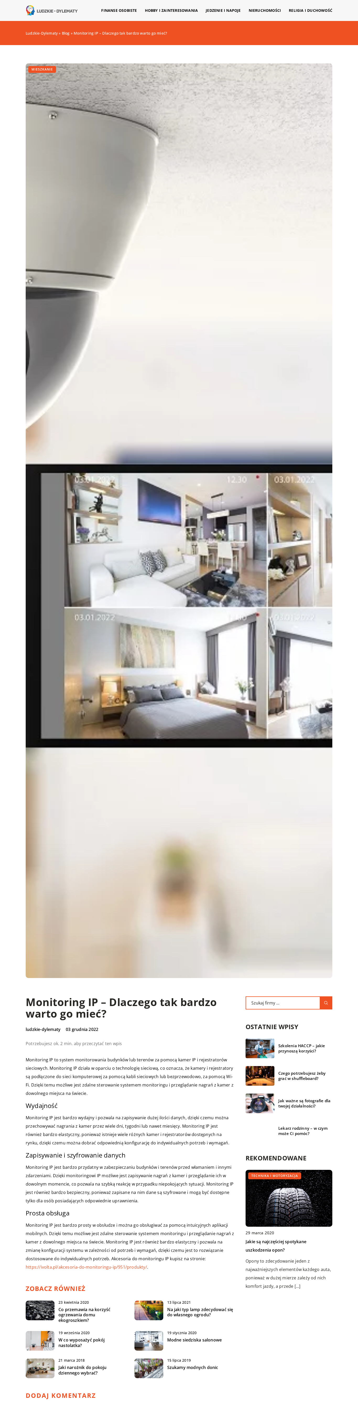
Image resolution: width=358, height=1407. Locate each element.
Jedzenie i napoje (223, 10)
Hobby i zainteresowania (171, 10)
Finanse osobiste (119, 10)
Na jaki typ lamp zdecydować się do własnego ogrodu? (200, 1312)
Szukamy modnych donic (192, 1367)
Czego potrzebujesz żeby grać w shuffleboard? (302, 1076)
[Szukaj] (326, 1002)
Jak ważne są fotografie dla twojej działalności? (304, 1103)
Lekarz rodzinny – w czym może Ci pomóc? (303, 1131)
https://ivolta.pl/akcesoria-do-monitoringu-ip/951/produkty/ (86, 1267)
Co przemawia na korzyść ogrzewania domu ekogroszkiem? (84, 1315)
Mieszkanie (42, 69)
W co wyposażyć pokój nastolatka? (81, 1342)
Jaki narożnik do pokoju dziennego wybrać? (82, 1370)
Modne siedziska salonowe (194, 1340)
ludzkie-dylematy (43, 1029)
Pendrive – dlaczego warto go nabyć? (283, 1241)
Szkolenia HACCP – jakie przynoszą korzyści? (301, 1048)
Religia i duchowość (310, 10)
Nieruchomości (265, 10)
